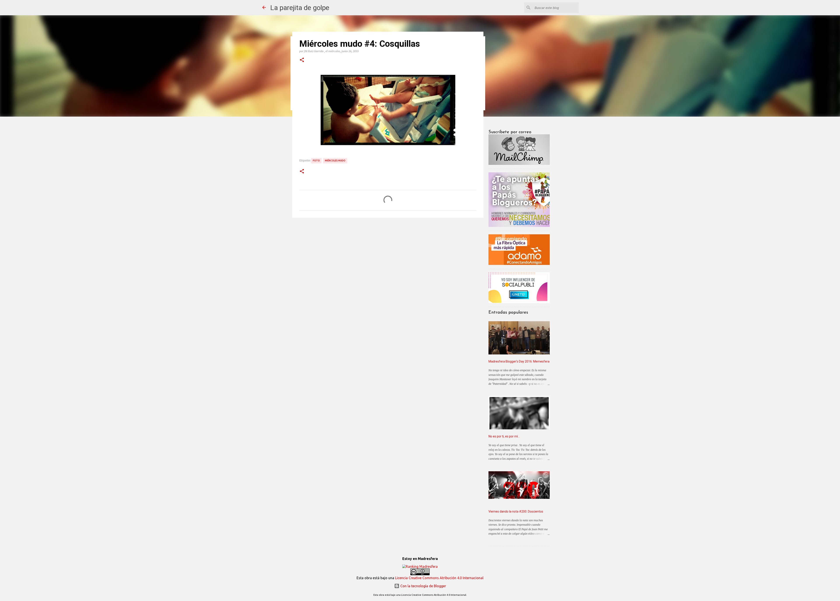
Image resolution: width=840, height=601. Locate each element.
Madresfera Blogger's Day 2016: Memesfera (519, 361)
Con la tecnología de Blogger (422, 586)
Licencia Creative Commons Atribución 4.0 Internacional (439, 578)
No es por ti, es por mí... (504, 436)
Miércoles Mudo (335, 160)
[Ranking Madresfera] (420, 566)
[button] (301, 60)
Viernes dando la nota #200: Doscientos (515, 511)
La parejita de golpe (299, 7)
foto (316, 160)
